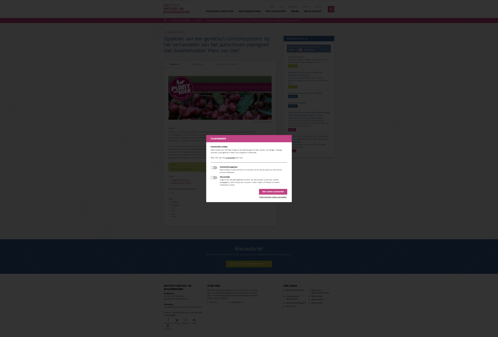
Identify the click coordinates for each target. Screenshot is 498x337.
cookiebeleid (231, 158)
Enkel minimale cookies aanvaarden (272, 197)
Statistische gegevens (228, 167)
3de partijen (225, 177)
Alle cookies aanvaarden (273, 191)
